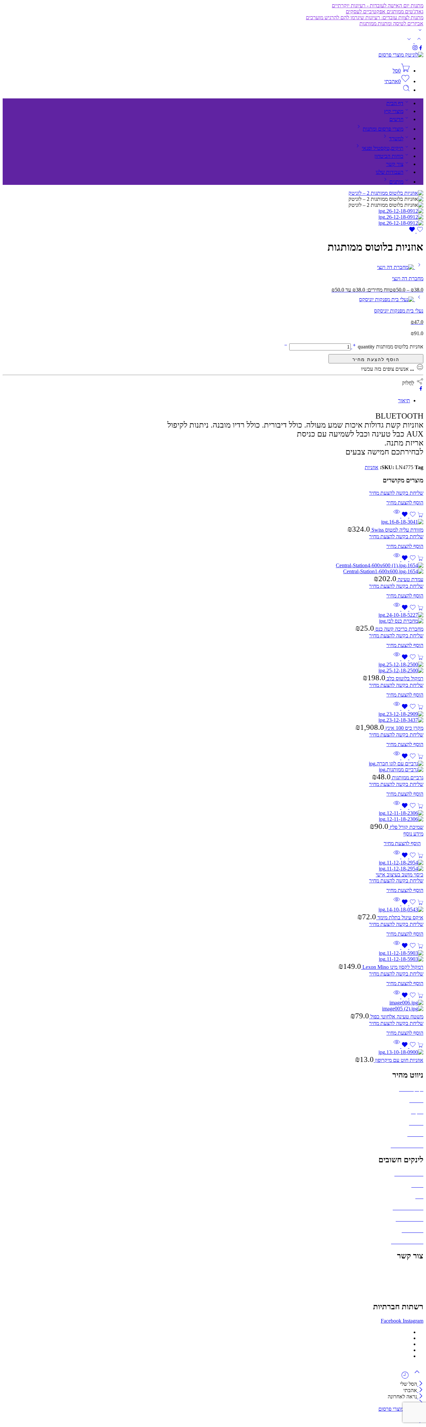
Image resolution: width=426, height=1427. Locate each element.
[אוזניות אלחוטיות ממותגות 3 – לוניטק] (400, 223)
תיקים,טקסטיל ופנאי (382, 148)
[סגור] (420, 1396)
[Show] (420, 31)
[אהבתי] (416, 231)
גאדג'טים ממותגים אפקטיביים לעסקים (384, 11)
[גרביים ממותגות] (213, 767)
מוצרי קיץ (393, 111)
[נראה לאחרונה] (405, 1377)
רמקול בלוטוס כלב (404, 678)
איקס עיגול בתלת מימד (399, 917)
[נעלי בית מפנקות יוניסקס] (418, 299)
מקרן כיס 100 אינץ (403, 728)
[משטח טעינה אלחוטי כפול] (213, 1006)
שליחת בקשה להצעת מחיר (375, 358)
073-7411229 (409, 1281)
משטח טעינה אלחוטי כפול (396, 1016)
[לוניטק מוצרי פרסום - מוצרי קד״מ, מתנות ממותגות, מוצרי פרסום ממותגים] (400, 55)
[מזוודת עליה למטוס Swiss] (213, 522)
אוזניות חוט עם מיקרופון (398, 1060)
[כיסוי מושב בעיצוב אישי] (213, 866)
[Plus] (353, 346)
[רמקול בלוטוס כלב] (213, 668)
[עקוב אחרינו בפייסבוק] (420, 49)
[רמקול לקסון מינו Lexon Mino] (213, 956)
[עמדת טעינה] (213, 569)
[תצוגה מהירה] (396, 516)
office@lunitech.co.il (401, 1270)
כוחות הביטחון (388, 156)
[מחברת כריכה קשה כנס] (213, 618)
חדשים (396, 119)
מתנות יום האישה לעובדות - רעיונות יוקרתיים (377, 5)
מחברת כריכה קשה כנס (398, 629)
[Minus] (286, 346)
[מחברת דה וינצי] (418, 267)
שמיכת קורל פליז (405, 827)
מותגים (396, 182)
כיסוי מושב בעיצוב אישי (399, 874)
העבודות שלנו (389, 172)
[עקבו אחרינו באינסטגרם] (415, 49)
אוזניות (371, 467)
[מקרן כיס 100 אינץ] (213, 717)
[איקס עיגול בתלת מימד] (213, 910)
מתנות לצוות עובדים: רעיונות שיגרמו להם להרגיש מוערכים (364, 17)
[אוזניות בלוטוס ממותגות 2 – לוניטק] (385, 193)
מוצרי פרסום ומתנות (383, 129)
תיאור (404, 400)
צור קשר (394, 164)
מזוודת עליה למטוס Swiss (396, 530)
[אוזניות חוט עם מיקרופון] (213, 1052)
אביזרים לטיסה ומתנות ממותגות (391, 23)
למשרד (396, 138)
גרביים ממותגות (407, 777)
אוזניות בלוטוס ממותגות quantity (389, 346)
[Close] (420, 1384)
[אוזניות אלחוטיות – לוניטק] (400, 217)
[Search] (406, 90)
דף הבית (394, 103)
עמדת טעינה (409, 579)
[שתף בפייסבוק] (420, 389)
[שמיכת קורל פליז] (213, 816)
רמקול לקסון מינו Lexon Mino (392, 967)
